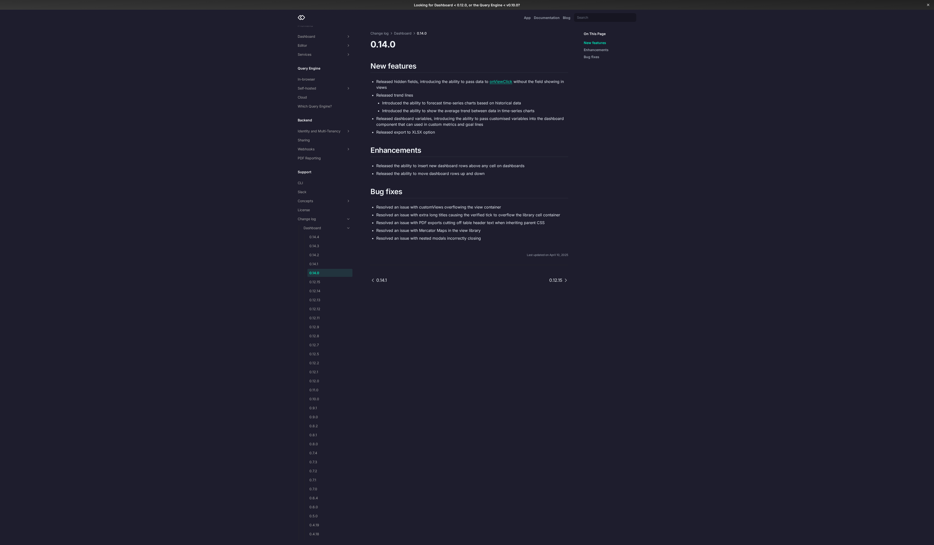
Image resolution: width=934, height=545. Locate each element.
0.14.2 (314, 255)
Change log (307, 219)
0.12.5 (314, 354)
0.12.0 (314, 381)
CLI (300, 183)
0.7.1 (312, 480)
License (304, 210)
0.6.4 (313, 498)
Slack (302, 192)
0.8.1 (313, 435)
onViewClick (501, 81)
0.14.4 (314, 237)
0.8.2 (313, 426)
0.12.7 (314, 345)
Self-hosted (307, 88)
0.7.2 (313, 471)
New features (595, 43)
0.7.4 (313, 453)
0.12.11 (314, 318)
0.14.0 (314, 273)
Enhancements (596, 50)
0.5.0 (313, 516)
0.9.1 (313, 408)
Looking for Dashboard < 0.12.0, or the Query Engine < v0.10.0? (467, 5)
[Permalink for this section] (420, 66)
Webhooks (306, 149)
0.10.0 (314, 399)
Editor (302, 45)
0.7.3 (313, 462)
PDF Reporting (309, 158)
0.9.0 (313, 417)
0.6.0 (313, 507)
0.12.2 (314, 363)
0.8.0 (313, 444)
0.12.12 (314, 309)
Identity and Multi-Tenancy (319, 131)
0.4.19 (314, 525)
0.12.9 (314, 327)
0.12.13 (314, 300)
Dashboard (306, 36)
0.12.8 (314, 336)
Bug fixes (591, 57)
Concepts (305, 201)
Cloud (302, 97)
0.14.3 (314, 246)
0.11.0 (313, 390)
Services (304, 54)
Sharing (304, 140)
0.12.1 (313, 372)
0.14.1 (313, 264)
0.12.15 (314, 282)
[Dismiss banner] (928, 5)
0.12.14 (314, 291)
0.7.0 (313, 489)
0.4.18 (314, 534)
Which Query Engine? (315, 106)
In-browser (306, 79)
